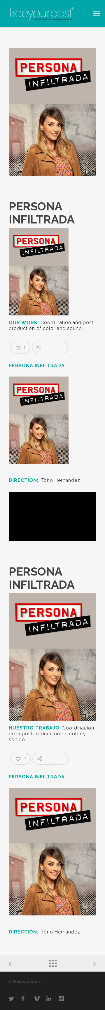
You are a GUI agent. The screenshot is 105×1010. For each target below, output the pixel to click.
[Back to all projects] (52, 962)
